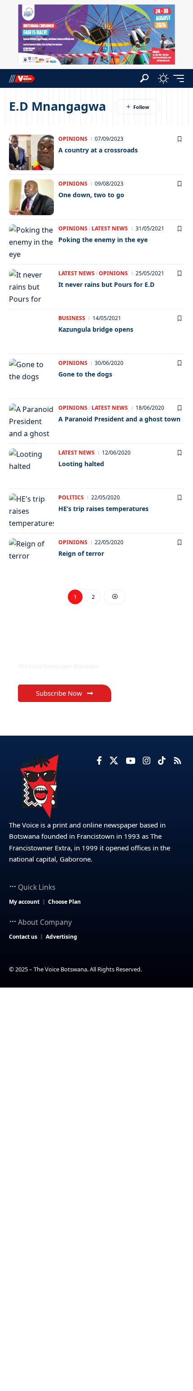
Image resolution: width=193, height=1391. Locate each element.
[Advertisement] (96, 1088)
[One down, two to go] (31, 197)
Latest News (110, 228)
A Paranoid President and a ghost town (119, 419)
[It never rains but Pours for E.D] (31, 287)
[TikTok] (162, 761)
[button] (144, 78)
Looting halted (81, 463)
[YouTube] (130, 761)
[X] (113, 761)
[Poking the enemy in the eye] (31, 242)
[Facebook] (99, 761)
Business (71, 318)
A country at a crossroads (98, 150)
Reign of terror (81, 553)
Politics (71, 497)
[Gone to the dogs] (31, 376)
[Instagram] (146, 761)
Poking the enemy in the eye (103, 239)
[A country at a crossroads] (31, 152)
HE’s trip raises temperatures (103, 508)
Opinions (73, 139)
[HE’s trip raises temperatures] (31, 511)
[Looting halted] (31, 466)
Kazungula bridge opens (95, 329)
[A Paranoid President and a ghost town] (31, 421)
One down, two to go (91, 195)
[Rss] (177, 761)
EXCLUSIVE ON (55, 647)
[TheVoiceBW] (22, 78)
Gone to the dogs (85, 374)
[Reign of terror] (31, 556)
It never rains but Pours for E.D (106, 284)
